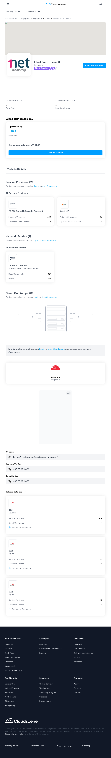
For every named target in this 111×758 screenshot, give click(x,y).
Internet (8, 648)
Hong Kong (10, 705)
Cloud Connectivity (13, 670)
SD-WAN (9, 644)
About (76, 684)
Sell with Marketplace (83, 653)
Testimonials (44, 688)
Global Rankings (46, 684)
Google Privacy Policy (14, 734)
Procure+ (43, 653)
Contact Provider (94, 65)
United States (11, 684)
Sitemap (86, 745)
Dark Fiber (9, 653)
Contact (77, 692)
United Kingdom (12, 688)
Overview (43, 644)
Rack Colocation (12, 657)
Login (100, 4)
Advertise (78, 661)
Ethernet (9, 661)
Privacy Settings (64, 746)
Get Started (79, 648)
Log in (37, 186)
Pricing (77, 657)
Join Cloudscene (50, 186)
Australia (9, 692)
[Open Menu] (8, 4)
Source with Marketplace (50, 648)
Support (43, 697)
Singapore (25, 18)
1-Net (47, 18)
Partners (77, 688)
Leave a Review (55, 152)
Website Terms (38, 745)
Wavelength (10, 666)
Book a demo (45, 701)
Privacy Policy (11, 745)
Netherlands (10, 697)
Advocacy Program (47, 692)
